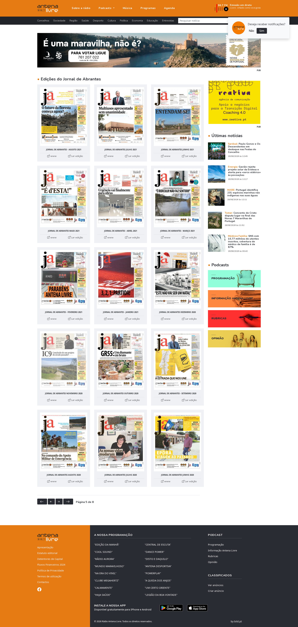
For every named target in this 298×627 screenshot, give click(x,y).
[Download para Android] (171, 607)
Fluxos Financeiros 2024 (51, 564)
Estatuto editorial (47, 553)
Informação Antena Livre (222, 550)
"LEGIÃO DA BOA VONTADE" (161, 594)
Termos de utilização (49, 576)
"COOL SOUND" (103, 551)
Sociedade (59, 20)
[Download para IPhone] (197, 607)
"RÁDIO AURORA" (104, 559)
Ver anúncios (215, 585)
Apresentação (45, 547)
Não (251, 31)
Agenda (169, 8)
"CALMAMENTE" (103, 587)
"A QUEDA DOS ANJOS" (158, 580)
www (53, 156)
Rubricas (213, 556)
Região (73, 20)
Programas (148, 8)
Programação (216, 544)
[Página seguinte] (59, 501)
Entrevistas (168, 20)
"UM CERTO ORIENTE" (157, 587)
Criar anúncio (216, 590)
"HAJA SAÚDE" (102, 594)
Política (124, 20)
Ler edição (77, 156)
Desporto (98, 20)
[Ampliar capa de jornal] (63, 116)
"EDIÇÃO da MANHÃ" (106, 544)
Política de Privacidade (50, 570)
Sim (261, 31)
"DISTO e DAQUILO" (156, 559)
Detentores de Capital (50, 559)
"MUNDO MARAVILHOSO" (109, 566)
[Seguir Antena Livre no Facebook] (39, 590)
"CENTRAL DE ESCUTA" (158, 544)
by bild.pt (236, 621)
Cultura (112, 20)
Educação (152, 20)
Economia (137, 20)
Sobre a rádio (81, 8)
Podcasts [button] (105, 8)
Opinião (212, 562)
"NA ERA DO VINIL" (105, 573)
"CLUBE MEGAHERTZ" (106, 580)
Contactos (43, 582)
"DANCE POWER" (154, 551)
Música (127, 8)
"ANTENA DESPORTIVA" (158, 566)
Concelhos (43, 20)
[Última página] (68, 501)
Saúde (85, 20)
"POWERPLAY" (153, 573)
